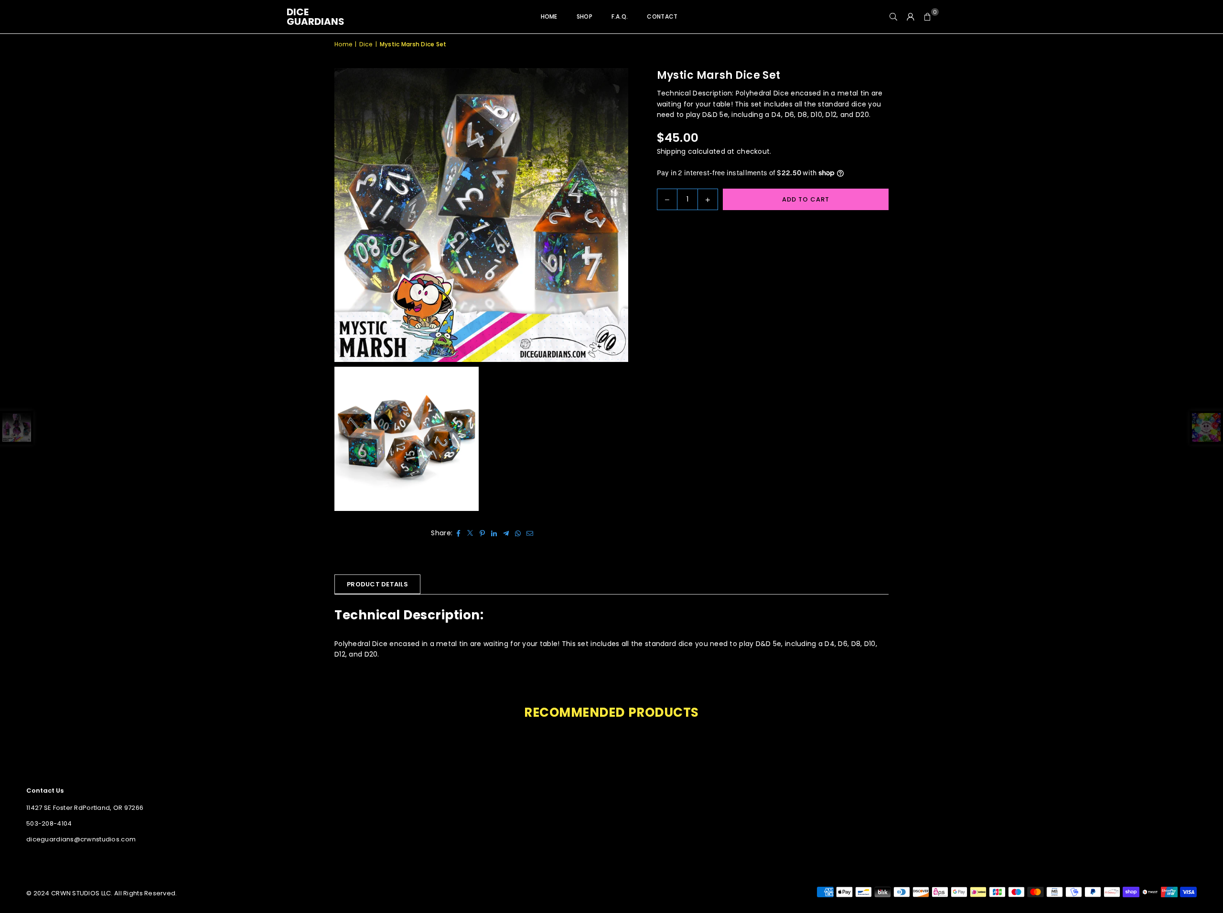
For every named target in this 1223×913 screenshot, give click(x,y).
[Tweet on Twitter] (470, 533)
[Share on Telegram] (506, 533)
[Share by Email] (530, 533)
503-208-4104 (49, 823)
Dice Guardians (315, 16)
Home (549, 16)
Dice (365, 44)
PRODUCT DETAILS (377, 584)
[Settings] (910, 16)
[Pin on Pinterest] (482, 533)
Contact (662, 16)
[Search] (893, 16)
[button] (927, 16)
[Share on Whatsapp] (518, 533)
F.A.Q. (620, 16)
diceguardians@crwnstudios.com (81, 839)
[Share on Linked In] (494, 533)
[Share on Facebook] (458, 533)
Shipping (671, 151)
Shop (584, 16)
